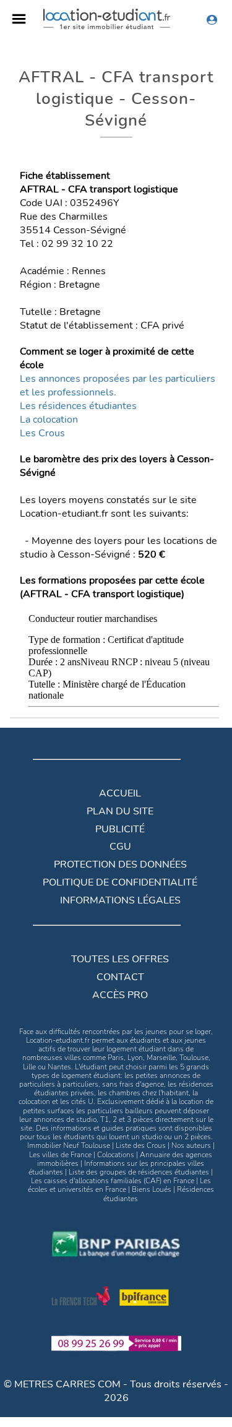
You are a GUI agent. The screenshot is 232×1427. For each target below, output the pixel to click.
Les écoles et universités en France (119, 1185)
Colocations (115, 1155)
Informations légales (120, 900)
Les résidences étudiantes (78, 406)
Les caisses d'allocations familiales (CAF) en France (112, 1181)
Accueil (120, 793)
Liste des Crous (141, 1145)
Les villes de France (60, 1155)
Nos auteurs (191, 1145)
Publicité (120, 829)
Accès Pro (120, 995)
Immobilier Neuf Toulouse (68, 1145)
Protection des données (120, 864)
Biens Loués (151, 1189)
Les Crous (42, 433)
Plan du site (120, 811)
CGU (120, 846)
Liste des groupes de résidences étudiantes (139, 1172)
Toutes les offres (120, 959)
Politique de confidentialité (120, 882)
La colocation (49, 419)
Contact (120, 977)
